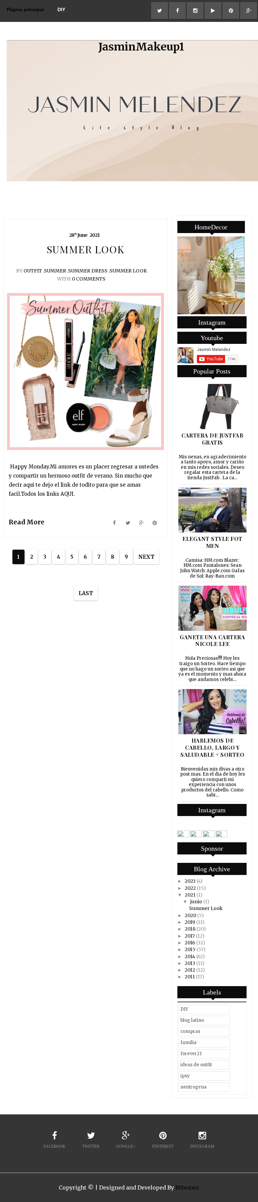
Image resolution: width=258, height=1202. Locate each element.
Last (86, 593)
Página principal (25, 9)
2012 (190, 970)
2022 (190, 888)
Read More (26, 522)
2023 (190, 881)
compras (190, 1031)
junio (196, 902)
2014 (190, 956)
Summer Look (206, 908)
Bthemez (187, 1187)
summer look (128, 271)
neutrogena (193, 1087)
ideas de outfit (196, 1065)
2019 (190, 922)
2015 (190, 949)
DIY (61, 9)
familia (188, 1042)
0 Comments (88, 279)
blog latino (192, 1020)
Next (146, 557)
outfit (33, 271)
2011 (190, 977)
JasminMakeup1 (141, 47)
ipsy (185, 1076)
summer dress (88, 271)
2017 (190, 936)
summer (55, 271)
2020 (190, 915)
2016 (190, 943)
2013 (190, 963)
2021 (190, 895)
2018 (190, 929)
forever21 (191, 1054)
